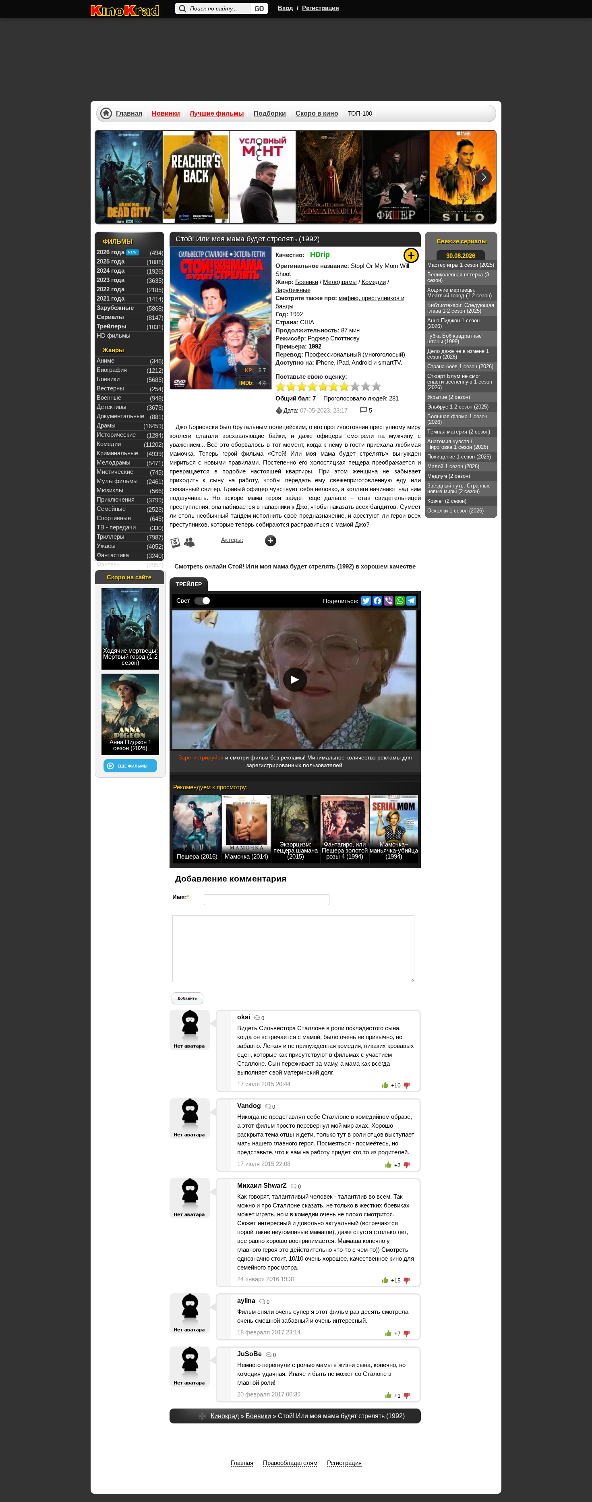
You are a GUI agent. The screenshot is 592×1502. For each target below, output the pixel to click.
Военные (109, 397)
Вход (285, 7)
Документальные (120, 416)
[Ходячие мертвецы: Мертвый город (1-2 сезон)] (129, 177)
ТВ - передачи (116, 527)
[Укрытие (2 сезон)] (463, 177)
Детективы (111, 406)
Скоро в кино (317, 113)
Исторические (116, 434)
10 (376, 387)
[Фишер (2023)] (396, 177)
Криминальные (117, 453)
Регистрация (320, 7)
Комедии (374, 281)
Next (483, 177)
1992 (296, 314)
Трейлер (189, 584)
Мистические (115, 471)
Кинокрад (225, 1416)
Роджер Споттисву (334, 338)
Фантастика (113, 555)
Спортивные (114, 517)
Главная (129, 113)
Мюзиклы (110, 490)
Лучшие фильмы (217, 113)
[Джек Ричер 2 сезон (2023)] (196, 177)
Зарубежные (292, 289)
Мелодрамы (340, 281)
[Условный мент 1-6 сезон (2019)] (263, 177)
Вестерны (110, 388)
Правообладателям (290, 1462)
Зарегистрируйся (201, 757)
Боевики (306, 281)
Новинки (166, 113)
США (307, 322)
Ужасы (106, 545)
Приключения (116, 499)
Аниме (105, 360)
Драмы (106, 425)
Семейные (111, 508)
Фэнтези (108, 564)
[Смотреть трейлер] (295, 680)
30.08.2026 (460, 255)
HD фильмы (113, 335)
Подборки (270, 113)
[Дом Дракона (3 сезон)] (329, 177)
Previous (107, 177)
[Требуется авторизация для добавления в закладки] (411, 255)
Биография (112, 369)
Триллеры (110, 536)
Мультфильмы (117, 480)
